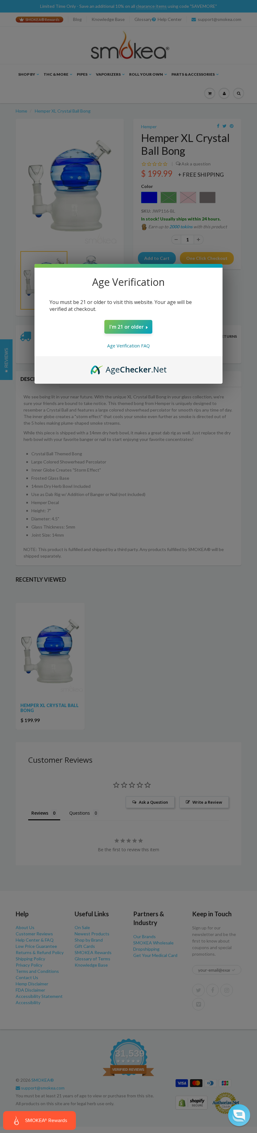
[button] (239, 1115)
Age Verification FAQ (128, 346)
